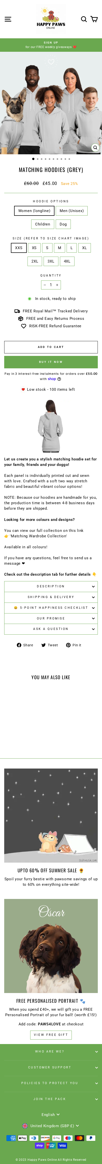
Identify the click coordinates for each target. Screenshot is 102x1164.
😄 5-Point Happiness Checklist (51, 608)
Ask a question (51, 629)
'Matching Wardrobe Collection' (38, 536)
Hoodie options (51, 201)
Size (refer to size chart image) (51, 238)
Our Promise (51, 618)
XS (34, 248)
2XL (34, 261)
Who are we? (50, 1051)
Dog (63, 224)
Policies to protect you (49, 1083)
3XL (51, 261)
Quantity (50, 275)
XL (84, 248)
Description (51, 586)
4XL (67, 261)
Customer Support (50, 1067)
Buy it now (51, 362)
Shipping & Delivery (51, 597)
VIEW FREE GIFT (51, 1035)
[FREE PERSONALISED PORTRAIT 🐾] (51, 946)
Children (42, 224)
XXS (18, 248)
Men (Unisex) (72, 211)
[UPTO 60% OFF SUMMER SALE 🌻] (51, 816)
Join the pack (49, 1099)
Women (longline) (34, 211)
